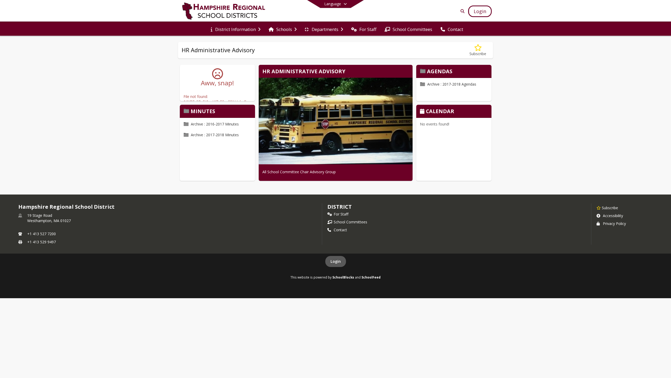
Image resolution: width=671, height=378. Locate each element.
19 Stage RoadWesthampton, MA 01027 (49, 218)
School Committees (350, 221)
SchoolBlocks (343, 277)
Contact (340, 229)
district (339, 206)
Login (336, 261)
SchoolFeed (371, 277)
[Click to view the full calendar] (423, 111)
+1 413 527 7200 (41, 233)
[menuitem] (235, 29)
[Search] (461, 11)
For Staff (341, 214)
